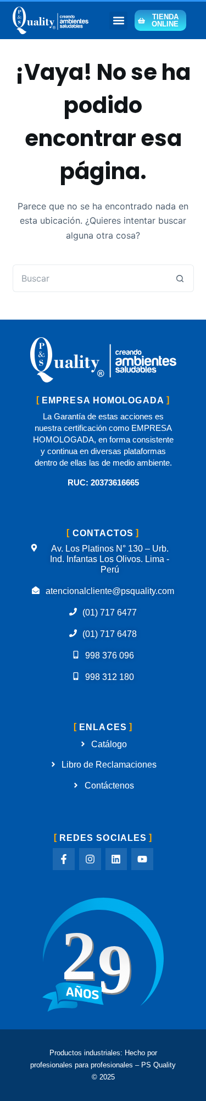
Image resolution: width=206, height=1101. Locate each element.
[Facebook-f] (64, 859)
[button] (118, 21)
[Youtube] (142, 859)
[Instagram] (90, 859)
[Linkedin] (116, 859)
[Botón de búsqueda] (180, 278)
